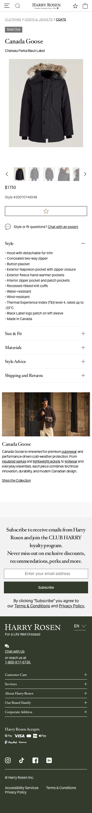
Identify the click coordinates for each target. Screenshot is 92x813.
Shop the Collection (16, 480)
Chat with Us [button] (15, 651)
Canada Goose (24, 41)
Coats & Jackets (39, 19)
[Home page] (46, 6)
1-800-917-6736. (18, 662)
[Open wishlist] (75, 6)
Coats (61, 19)
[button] (7, 6)
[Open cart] (85, 5)
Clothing (13, 19)
